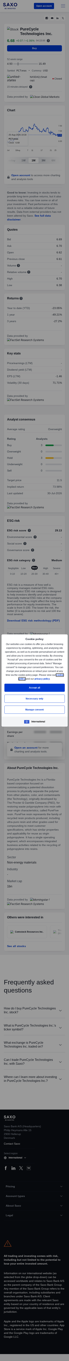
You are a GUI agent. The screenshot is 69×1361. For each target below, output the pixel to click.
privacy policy (51, 678)
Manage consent (34, 709)
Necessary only (35, 698)
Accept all (34, 687)
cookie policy (26, 678)
